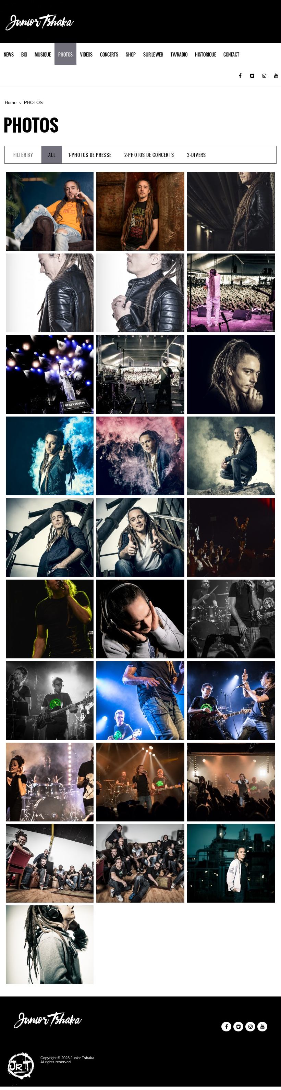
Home (10, 102)
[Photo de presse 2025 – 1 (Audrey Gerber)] (140, 211)
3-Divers (196, 155)
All (52, 155)
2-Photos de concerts (149, 155)
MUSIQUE (43, 54)
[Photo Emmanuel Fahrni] (231, 537)
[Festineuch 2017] (231, 292)
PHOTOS (65, 54)
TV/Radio (179, 54)
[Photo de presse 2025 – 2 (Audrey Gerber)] (50, 211)
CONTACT (231, 54)
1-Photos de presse (90, 155)
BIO (24, 54)
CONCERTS (109, 54)
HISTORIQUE (205, 54)
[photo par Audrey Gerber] (140, 619)
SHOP (131, 54)
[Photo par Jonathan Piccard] (231, 619)
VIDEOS (86, 54)
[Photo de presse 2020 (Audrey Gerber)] (231, 211)
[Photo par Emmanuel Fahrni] (50, 619)
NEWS (9, 54)
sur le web (153, 54)
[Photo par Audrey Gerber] (231, 374)
